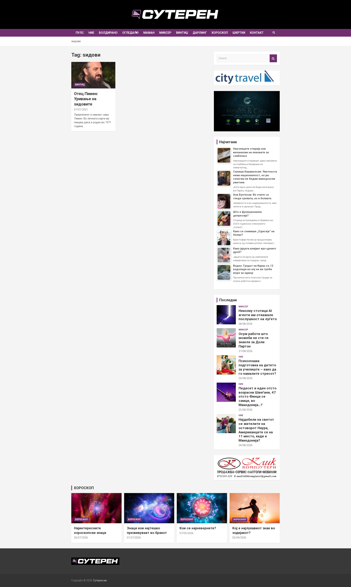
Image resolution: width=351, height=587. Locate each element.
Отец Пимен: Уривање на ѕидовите (86, 98)
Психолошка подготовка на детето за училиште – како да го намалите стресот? (257, 367)
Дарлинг (200, 32)
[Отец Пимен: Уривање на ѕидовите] (93, 75)
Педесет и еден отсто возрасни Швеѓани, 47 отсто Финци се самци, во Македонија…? (257, 396)
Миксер (165, 32)
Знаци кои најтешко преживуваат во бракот (147, 530)
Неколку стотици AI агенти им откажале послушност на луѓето (258, 315)
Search (273, 58)
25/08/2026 (245, 409)
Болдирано (108, 32)
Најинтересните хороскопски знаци (90, 530)
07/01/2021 (81, 109)
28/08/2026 (245, 323)
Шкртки (239, 32)
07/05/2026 (186, 533)
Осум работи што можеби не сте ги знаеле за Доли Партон (253, 340)
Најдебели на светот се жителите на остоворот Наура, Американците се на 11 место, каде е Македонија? (256, 429)
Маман (148, 32)
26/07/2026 (81, 537)
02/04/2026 (239, 537)
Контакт (257, 32)
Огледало (130, 32)
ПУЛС (80, 32)
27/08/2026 (245, 351)
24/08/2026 (245, 445)
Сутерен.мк (100, 580)
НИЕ (91, 32)
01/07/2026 (134, 537)
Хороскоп (220, 32)
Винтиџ (182, 32)
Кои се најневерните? (198, 528)
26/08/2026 (245, 378)
